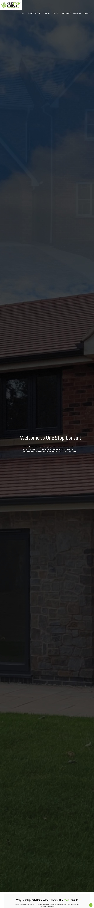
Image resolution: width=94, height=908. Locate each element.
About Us (47, 13)
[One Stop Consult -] (11, 5)
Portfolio (56, 13)
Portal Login (88, 13)
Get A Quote (66, 13)
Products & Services (34, 13)
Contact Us (77, 13)
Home (22, 13)
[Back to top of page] (91, 905)
